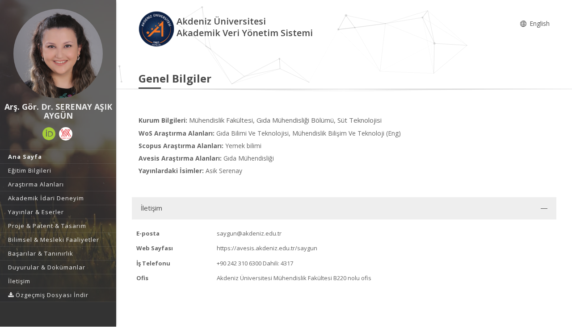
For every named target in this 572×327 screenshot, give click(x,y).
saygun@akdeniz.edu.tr (249, 233)
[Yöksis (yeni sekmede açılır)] (65, 134)
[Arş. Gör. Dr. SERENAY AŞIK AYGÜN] (58, 53)
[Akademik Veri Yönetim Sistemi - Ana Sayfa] (158, 28)
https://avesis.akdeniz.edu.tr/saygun (267, 248)
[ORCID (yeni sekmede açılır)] (49, 134)
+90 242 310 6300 (239, 263)
